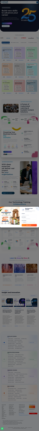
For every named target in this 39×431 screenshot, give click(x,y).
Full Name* (23, 213)
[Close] (37, 209)
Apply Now (28, 225)
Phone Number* (24, 220)
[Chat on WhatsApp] (2, 429)
